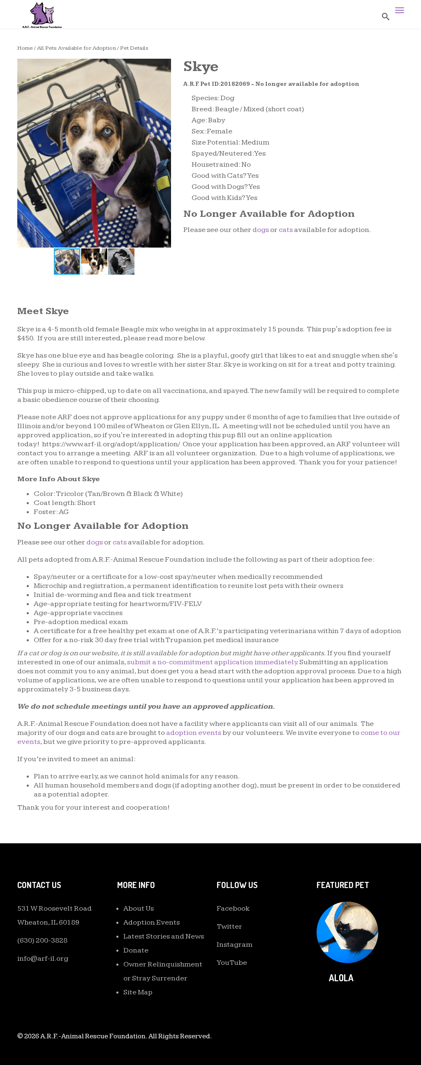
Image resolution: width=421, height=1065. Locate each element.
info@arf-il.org (42, 958)
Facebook (233, 908)
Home (25, 48)
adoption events (193, 732)
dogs (260, 229)
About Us (138, 908)
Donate (135, 950)
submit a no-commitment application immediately (212, 662)
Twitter (229, 926)
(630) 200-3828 (42, 940)
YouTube (232, 962)
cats (286, 229)
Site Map (138, 992)
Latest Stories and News (163, 936)
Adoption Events (151, 922)
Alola (341, 977)
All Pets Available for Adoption (76, 48)
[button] (163, 66)
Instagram (234, 944)
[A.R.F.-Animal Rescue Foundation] (42, 14)
